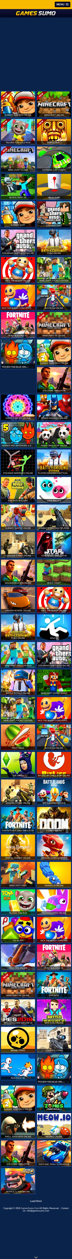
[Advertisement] (36, 54)
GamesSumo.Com (30, 1208)
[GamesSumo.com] (36, 13)
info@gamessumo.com (38, 1210)
